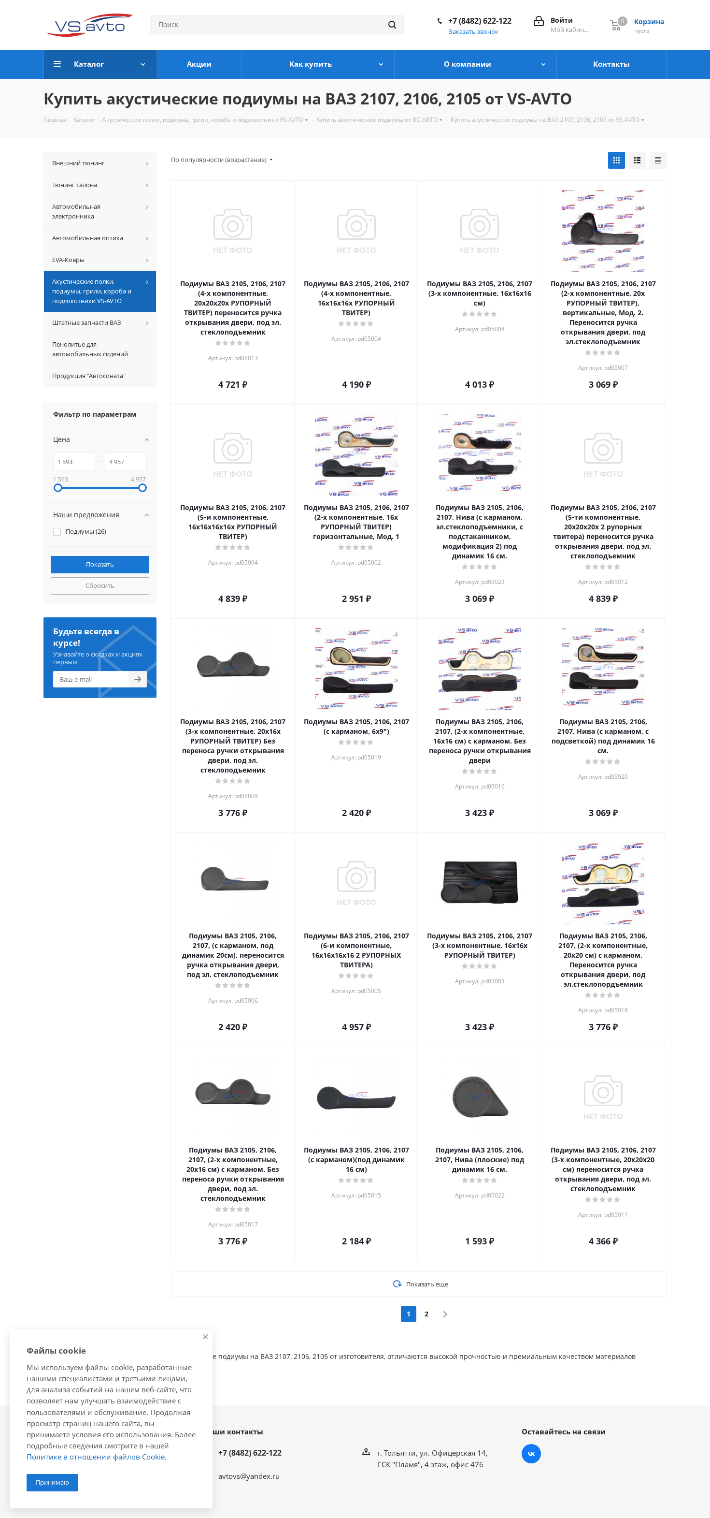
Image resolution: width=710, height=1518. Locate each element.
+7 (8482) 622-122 (479, 20)
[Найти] (392, 24)
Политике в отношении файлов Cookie (96, 1456)
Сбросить (99, 585)
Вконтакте (531, 1453)
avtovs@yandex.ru (249, 1476)
